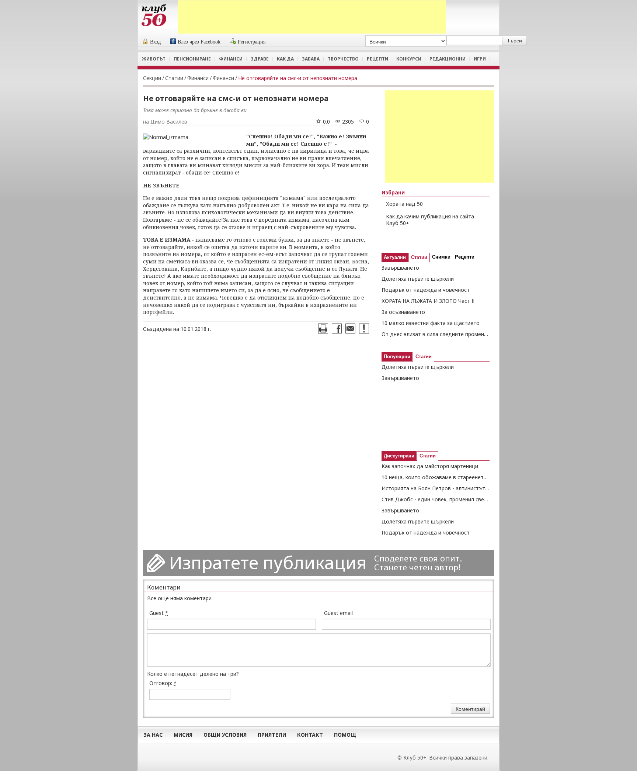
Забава (311, 59)
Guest (158, 612)
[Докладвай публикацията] (364, 328)
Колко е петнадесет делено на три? (193, 673)
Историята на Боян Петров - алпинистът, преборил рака (436, 488)
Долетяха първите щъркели (418, 278)
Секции (152, 78)
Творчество (343, 59)
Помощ (345, 734)
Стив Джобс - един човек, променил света (436, 499)
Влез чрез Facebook (199, 42)
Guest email (338, 612)
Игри (480, 59)
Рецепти (377, 59)
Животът (154, 59)
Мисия (183, 734)
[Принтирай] (323, 328)
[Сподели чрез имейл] (350, 328)
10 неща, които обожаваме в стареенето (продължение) (436, 477)
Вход (155, 42)
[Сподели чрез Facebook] (337, 328)
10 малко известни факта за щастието (431, 322)
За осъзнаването (403, 311)
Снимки (441, 257)
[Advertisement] (312, 17)
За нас (153, 734)
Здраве (260, 59)
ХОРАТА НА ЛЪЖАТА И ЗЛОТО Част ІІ (428, 300)
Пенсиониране (192, 59)
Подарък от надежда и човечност (426, 289)
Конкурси (408, 59)
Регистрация (251, 42)
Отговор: (163, 683)
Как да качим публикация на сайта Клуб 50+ (430, 220)
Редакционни (447, 59)
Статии (174, 78)
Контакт (310, 734)
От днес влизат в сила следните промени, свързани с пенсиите (436, 334)
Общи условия (225, 734)
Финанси (231, 59)
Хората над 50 (404, 203)
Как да (285, 59)
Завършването (400, 267)
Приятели (272, 734)
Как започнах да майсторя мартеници (430, 466)
